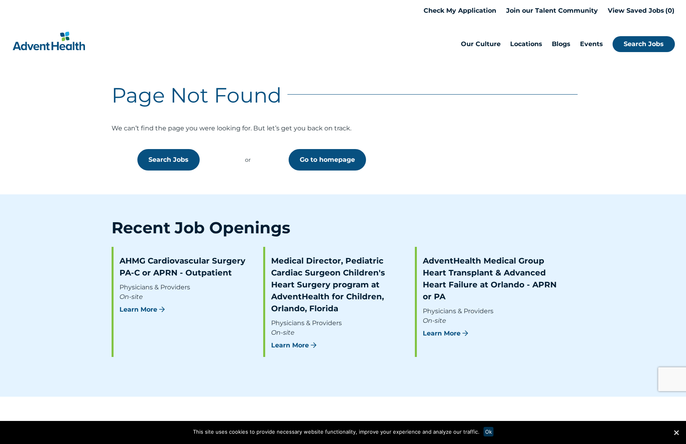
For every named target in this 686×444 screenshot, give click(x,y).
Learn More (138, 309)
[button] (676, 432)
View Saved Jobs (640, 10)
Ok (488, 431)
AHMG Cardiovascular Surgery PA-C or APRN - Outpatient (182, 266)
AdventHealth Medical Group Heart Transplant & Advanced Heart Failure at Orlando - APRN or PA (490, 278)
